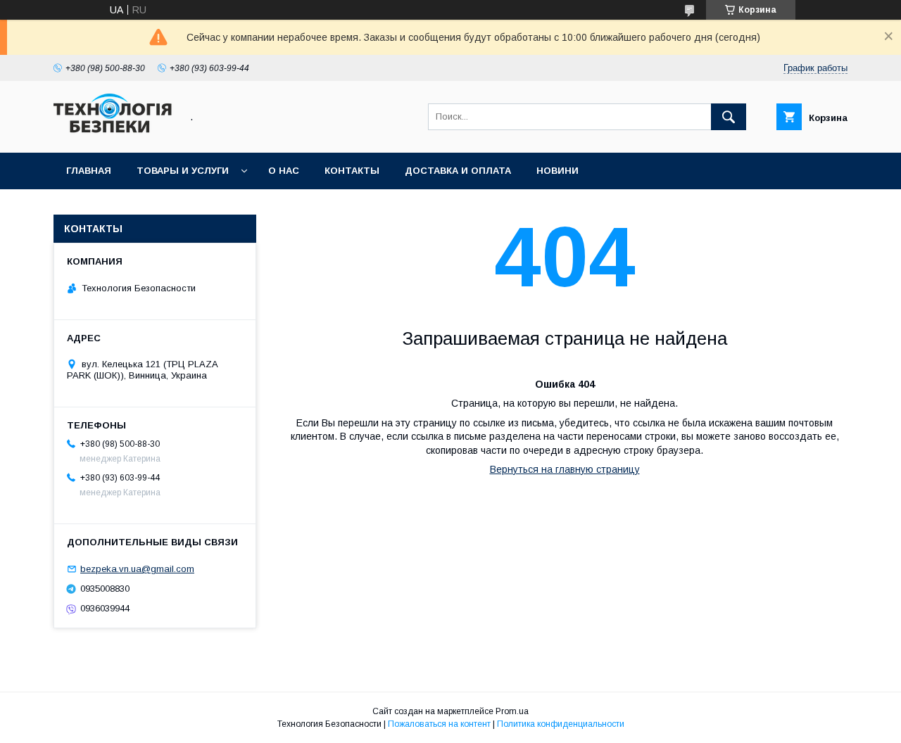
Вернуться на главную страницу (565, 469)
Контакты (352, 170)
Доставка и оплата (458, 170)
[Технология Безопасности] (113, 134)
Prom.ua (512, 711)
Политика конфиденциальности (560, 724)
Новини (557, 170)
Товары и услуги (183, 170)
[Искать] (728, 116)
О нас (283, 170)
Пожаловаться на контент (439, 724)
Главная (88, 170)
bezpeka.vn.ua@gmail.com (137, 569)
